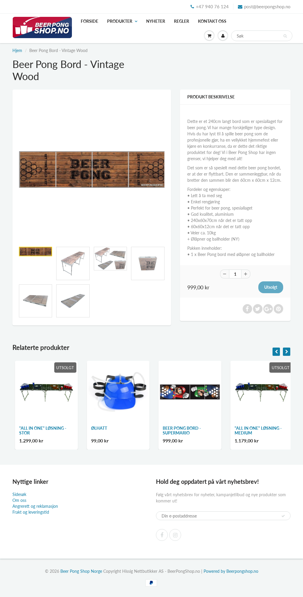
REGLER (181, 21)
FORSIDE (89, 21)
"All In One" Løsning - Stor (40, 430)
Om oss (19, 500)
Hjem (17, 50)
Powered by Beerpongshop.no (231, 571)
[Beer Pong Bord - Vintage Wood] (92, 169)
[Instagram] (175, 535)
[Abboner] (283, 516)
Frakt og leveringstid (30, 512)
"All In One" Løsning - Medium (255, 430)
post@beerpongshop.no (267, 6)
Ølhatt (97, 428)
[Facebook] (162, 535)
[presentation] (276, 352)
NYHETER (155, 21)
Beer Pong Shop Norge (81, 571)
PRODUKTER (119, 21)
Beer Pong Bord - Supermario (179, 430)
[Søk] (285, 36)
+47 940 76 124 (212, 6)
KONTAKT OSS (212, 21)
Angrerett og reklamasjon (35, 506)
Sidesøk (19, 494)
